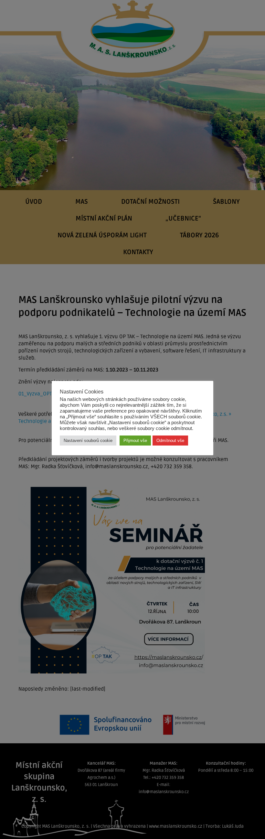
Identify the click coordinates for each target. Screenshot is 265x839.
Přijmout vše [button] (135, 440)
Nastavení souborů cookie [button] (88, 440)
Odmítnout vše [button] (170, 440)
